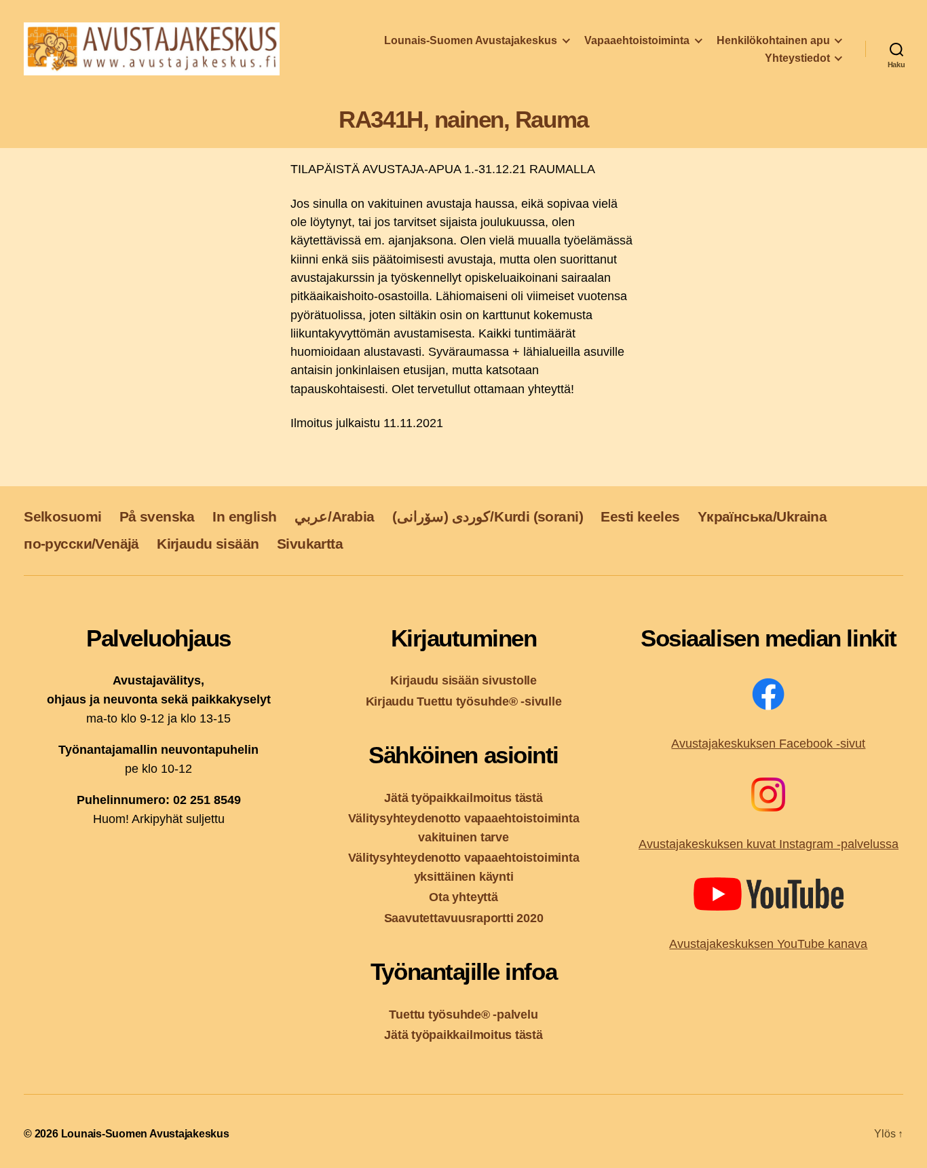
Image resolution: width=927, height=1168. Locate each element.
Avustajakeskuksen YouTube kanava (768, 944)
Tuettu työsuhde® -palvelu (463, 1014)
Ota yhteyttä (463, 897)
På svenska (157, 516)
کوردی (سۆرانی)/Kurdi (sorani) (487, 516)
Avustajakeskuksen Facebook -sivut (768, 743)
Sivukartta (310, 543)
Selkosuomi (62, 516)
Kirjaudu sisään (208, 543)
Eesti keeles (640, 516)
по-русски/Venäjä (81, 543)
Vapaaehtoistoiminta (636, 40)
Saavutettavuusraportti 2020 (464, 918)
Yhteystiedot (797, 58)
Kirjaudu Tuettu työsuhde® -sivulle (464, 701)
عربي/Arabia (335, 516)
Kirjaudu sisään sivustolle (463, 680)
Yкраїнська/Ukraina (762, 516)
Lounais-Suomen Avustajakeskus (470, 40)
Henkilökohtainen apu (773, 40)
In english (244, 516)
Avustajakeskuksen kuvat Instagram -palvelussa (768, 844)
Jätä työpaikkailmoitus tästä (463, 797)
